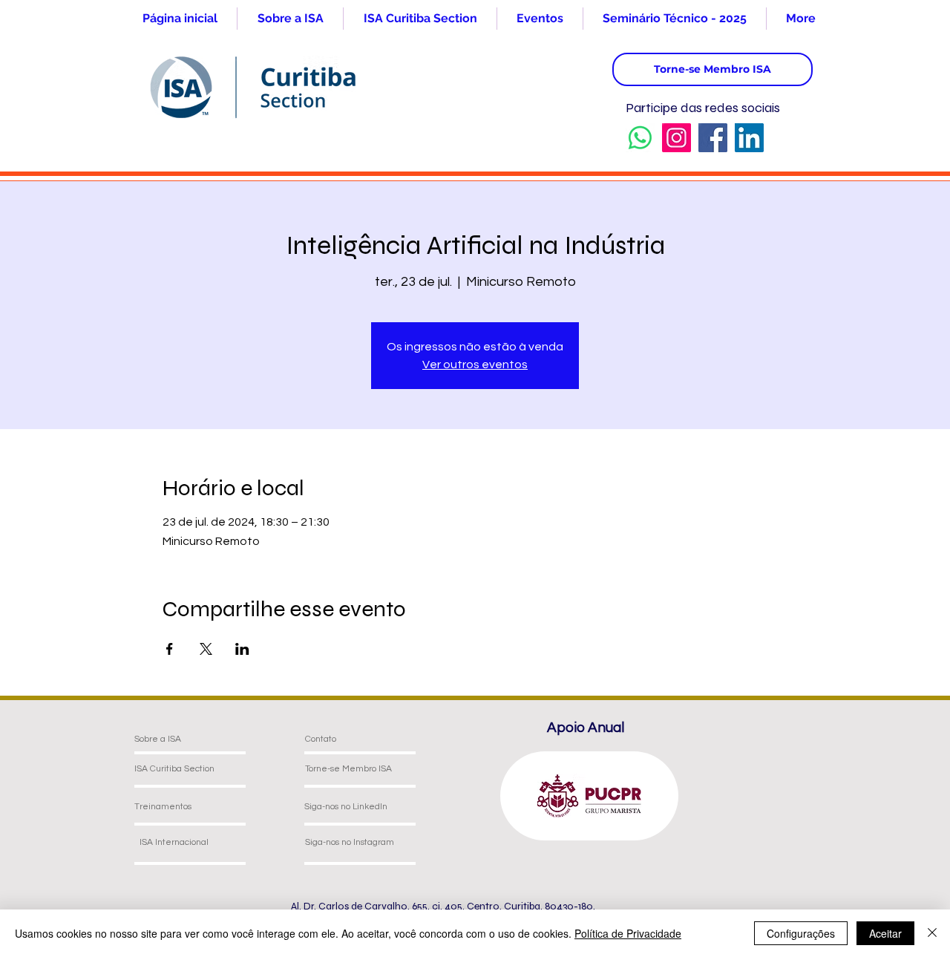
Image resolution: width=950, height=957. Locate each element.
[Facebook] (712, 137)
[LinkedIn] (749, 137)
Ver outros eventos (475, 364)
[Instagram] (676, 137)
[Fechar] (932, 933)
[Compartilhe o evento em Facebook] (170, 649)
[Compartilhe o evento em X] (206, 649)
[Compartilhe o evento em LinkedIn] (242, 649)
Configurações (801, 933)
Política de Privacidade (627, 933)
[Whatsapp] (640, 137)
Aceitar (885, 933)
